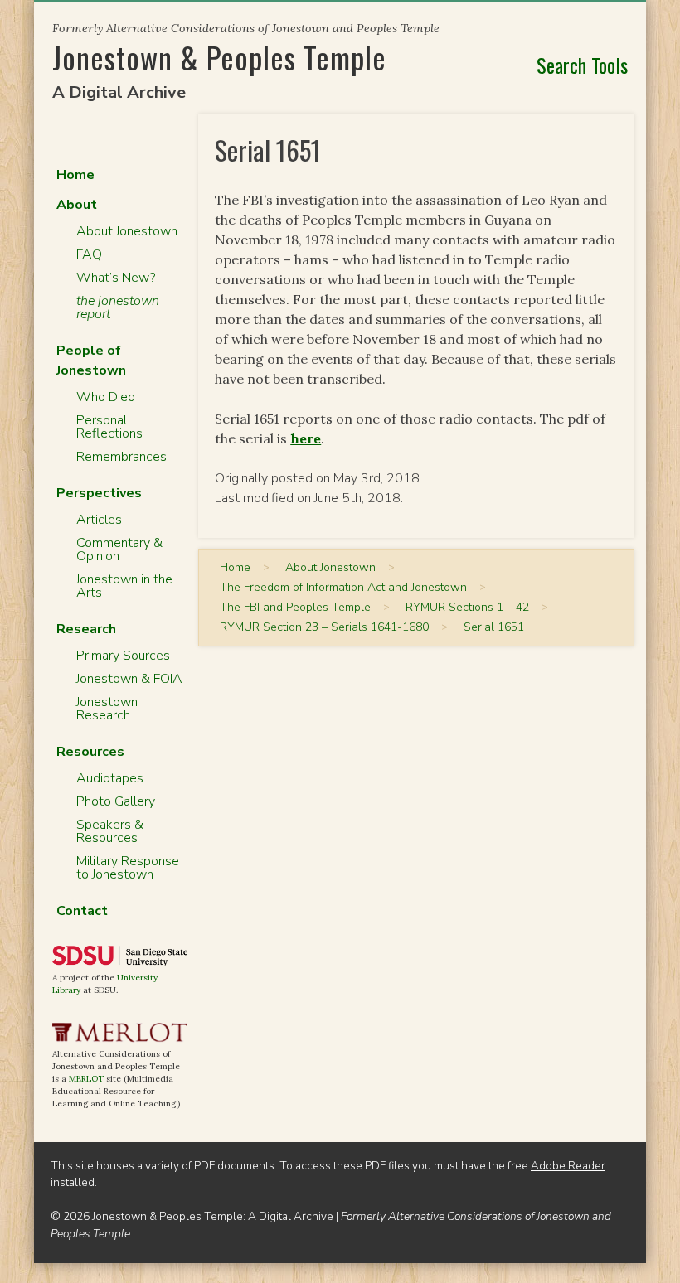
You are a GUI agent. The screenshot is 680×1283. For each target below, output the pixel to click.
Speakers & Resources (109, 831)
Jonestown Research (107, 708)
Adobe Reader (568, 1166)
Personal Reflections (109, 427)
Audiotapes (109, 778)
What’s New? (115, 278)
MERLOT (86, 1078)
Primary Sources (123, 655)
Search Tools (582, 65)
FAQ (89, 254)
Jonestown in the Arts (124, 586)
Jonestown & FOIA (129, 679)
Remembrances (121, 457)
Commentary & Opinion (119, 549)
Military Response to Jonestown (127, 868)
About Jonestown (126, 231)
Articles (99, 520)
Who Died (105, 397)
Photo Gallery (115, 801)
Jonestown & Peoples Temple (219, 57)
